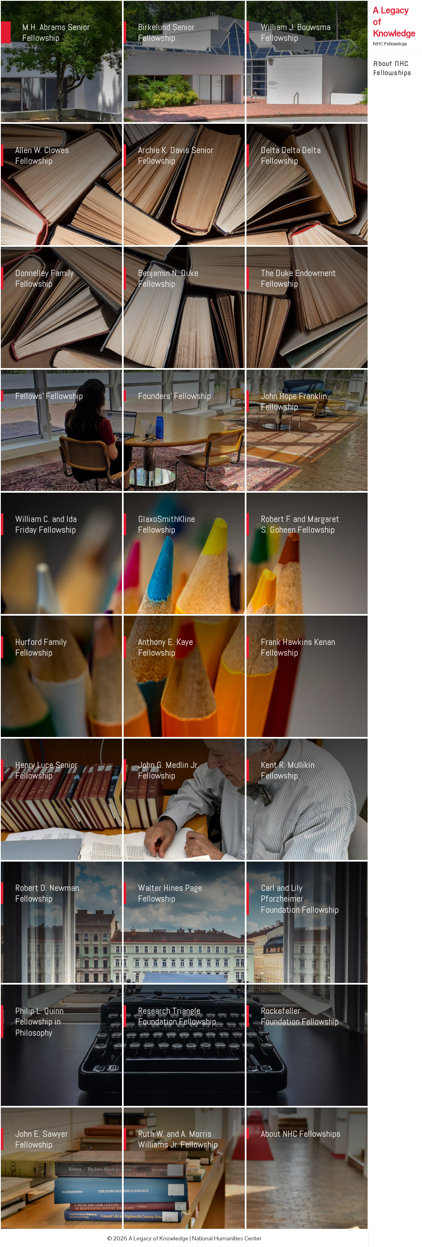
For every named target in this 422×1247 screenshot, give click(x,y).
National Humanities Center (226, 1238)
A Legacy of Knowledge (394, 21)
